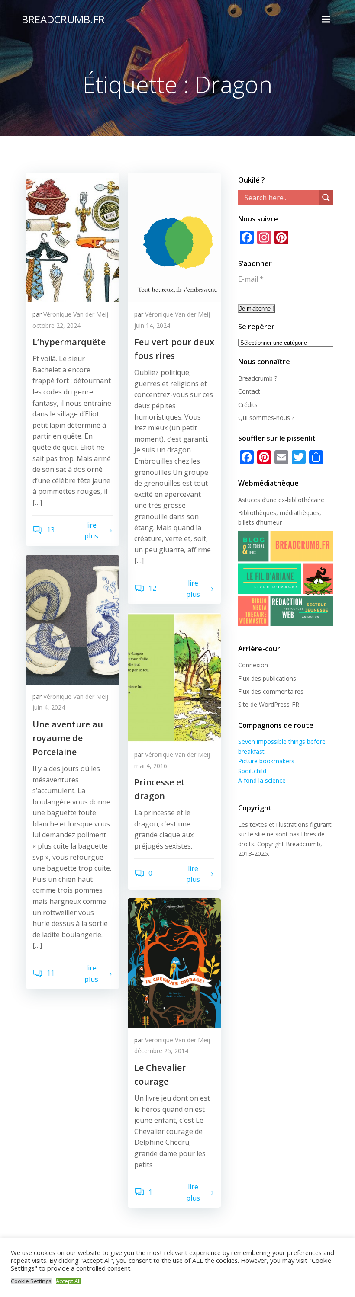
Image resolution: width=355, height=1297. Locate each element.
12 (151, 588)
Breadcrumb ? (257, 378)
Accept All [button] (68, 1281)
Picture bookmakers (266, 761)
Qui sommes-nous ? (266, 417)
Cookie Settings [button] (31, 1281)
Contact (249, 391)
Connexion (253, 665)
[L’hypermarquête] (72, 236)
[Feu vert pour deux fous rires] (174, 236)
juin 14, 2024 (152, 325)
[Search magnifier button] (326, 197)
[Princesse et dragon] (174, 677)
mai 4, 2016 (150, 766)
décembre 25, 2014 (161, 1051)
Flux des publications (267, 678)
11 (50, 973)
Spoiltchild (252, 771)
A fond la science (262, 780)
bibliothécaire (305, 500)
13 (50, 530)
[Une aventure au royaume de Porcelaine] (72, 619)
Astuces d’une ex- (262, 500)
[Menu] (326, 19)
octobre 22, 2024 (56, 325)
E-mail (251, 279)
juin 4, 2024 (48, 707)
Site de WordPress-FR (268, 704)
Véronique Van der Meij (75, 314)
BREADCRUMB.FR (63, 19)
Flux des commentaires (270, 691)
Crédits (248, 404)
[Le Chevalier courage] (174, 962)
